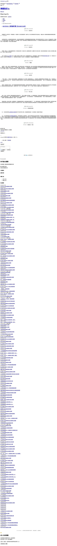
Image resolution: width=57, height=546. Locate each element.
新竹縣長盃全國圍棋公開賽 (5, 198)
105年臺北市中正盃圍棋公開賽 (6, 511)
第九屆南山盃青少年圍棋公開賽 (6, 367)
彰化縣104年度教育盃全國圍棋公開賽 (7, 371)
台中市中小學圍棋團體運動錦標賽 (7, 467)
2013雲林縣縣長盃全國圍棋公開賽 (7, 212)
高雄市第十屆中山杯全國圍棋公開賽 (7, 284)
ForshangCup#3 (3, 508)
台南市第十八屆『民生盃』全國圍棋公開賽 (8, 418)
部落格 (4, 20)
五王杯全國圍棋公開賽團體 (5, 520)
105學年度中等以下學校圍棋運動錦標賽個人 (9, 525)
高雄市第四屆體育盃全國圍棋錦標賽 (7, 303)
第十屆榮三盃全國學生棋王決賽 (6, 444)
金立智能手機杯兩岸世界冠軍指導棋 (7, 301)
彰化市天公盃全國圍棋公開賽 (6, 202)
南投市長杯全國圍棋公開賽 (5, 362)
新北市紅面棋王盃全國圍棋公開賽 (7, 315)
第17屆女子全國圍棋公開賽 (5, 425)
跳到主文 (2, 11)
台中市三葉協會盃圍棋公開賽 (6, 376)
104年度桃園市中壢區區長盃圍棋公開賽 (8, 392)
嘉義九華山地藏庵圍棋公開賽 (6, 369)
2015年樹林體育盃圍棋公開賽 (6, 432)
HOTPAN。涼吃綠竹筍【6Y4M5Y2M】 (14, 26)
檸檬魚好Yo (5, 9)
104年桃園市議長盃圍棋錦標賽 (6, 434)
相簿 (3, 18)
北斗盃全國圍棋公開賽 (4, 236)
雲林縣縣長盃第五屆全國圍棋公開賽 (7, 502)
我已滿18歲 (3, 543)
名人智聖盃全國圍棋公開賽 (5, 385)
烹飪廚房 (9, 140)
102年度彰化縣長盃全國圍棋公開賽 (7, 227)
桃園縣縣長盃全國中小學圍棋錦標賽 (7, 291)
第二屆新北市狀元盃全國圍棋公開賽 (7, 229)
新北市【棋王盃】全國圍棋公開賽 (7, 293)
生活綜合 (9, 16)
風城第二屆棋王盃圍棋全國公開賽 (7, 399)
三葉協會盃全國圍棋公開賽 (5, 262)
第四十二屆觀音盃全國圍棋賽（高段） (8, 319)
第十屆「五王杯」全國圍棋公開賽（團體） (8, 355)
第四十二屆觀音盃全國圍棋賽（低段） (8, 322)
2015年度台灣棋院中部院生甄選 (6, 334)
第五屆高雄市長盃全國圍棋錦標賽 (7, 437)
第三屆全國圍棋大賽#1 (4, 498)
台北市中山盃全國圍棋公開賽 (6, 383)
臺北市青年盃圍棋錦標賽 (5, 265)
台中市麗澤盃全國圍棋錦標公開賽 (7, 277)
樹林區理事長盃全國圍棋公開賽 (6, 215)
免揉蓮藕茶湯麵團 (13, 115)
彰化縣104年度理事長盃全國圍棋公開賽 (8, 420)
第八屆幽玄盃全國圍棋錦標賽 (6, 397)
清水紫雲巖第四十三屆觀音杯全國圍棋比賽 (8, 430)
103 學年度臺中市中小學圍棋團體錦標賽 (8, 388)
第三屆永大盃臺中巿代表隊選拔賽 (7, 481)
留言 (11, 137)
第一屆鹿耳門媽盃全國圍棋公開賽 (7, 205)
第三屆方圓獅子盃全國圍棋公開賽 (7, 207)
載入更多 (2, 144)
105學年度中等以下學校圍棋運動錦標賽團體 (9, 522)
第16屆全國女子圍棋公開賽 (5, 310)
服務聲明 (39, 530)
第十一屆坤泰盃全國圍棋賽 (5, 279)
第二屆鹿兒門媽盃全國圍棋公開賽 (7, 343)
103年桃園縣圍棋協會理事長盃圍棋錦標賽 (8, 350)
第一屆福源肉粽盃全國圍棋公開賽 (7, 495)
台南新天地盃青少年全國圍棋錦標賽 (7, 267)
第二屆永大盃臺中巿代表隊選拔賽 (7, 305)
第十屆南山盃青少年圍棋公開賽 (6, 460)
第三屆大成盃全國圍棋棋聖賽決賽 (7, 515)
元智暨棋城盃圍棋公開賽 (5, 329)
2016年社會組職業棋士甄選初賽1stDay (7, 474)
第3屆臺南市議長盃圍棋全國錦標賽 (7, 248)
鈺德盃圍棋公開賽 (4, 246)
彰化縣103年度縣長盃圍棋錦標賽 (6, 336)
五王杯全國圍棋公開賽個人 (5, 518)
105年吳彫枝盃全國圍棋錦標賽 (6, 493)
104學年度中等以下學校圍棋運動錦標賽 (8, 455)
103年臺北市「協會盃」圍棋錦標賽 (7, 298)
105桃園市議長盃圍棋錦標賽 (6, 488)
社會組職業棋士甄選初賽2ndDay (6, 404)
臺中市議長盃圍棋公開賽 (5, 195)
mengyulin (2, 130)
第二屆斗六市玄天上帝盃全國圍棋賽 (7, 286)
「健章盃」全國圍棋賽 (4, 288)
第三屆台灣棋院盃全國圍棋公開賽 (7, 486)
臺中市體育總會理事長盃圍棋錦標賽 (7, 200)
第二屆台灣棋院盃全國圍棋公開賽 (7, 451)
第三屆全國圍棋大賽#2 (4, 500)
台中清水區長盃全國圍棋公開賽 (6, 193)
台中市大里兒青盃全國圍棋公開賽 (7, 210)
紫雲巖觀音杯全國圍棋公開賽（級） (7, 219)
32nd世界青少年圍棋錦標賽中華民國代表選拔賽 (9, 374)
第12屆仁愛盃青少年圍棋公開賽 (6, 260)
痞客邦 (8, 137)
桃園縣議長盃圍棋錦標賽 (5, 272)
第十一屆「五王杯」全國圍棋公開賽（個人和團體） (10, 453)
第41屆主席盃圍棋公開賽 (5, 360)
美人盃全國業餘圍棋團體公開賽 (6, 357)
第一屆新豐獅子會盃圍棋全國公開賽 (7, 241)
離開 (6, 543)
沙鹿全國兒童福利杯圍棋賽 (5, 224)
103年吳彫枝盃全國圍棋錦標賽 (6, 317)
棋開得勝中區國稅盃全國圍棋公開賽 (7, 269)
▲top (1, 142)
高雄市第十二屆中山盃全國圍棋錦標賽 (8, 469)
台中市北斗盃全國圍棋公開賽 (6, 186)
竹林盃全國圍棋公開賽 (4, 234)
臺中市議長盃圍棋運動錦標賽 (6, 395)
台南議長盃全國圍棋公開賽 (5, 472)
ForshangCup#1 (3, 504)
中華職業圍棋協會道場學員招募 (6, 381)
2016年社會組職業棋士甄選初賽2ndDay (8, 476)
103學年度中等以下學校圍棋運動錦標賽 (8, 364)
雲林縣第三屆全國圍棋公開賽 (6, 312)
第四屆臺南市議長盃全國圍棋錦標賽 (7, 446)
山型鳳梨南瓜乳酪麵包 (12, 112)
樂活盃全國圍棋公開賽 (4, 324)
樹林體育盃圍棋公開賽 (4, 327)
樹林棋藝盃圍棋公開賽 (4, 274)
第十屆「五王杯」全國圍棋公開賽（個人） (8, 353)
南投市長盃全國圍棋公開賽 (5, 458)
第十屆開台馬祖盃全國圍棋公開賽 (7, 406)
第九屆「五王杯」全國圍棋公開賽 (7, 239)
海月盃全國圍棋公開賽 (4, 191)
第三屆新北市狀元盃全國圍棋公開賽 (7, 339)
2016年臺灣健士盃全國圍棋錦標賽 (7, 479)
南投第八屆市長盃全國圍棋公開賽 (7, 188)
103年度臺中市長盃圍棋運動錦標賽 (7, 331)
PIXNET (20, 530)
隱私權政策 (35, 530)
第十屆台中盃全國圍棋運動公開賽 (7, 346)
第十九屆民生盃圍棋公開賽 (5, 490)
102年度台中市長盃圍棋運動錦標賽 (7, 222)
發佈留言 (2, 151)
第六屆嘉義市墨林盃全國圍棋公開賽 (7, 448)
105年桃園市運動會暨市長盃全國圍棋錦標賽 (9, 483)
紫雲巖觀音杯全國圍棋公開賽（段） (7, 217)
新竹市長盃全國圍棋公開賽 (5, 341)
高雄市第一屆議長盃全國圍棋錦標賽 (7, 465)
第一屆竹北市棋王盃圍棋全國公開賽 (7, 308)
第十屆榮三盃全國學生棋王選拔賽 (7, 441)
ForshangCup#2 (3, 506)
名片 (3, 21)
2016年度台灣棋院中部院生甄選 (6, 439)
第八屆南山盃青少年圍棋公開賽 (6, 253)
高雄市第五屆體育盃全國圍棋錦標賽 (7, 413)
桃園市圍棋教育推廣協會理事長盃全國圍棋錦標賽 (10, 390)
